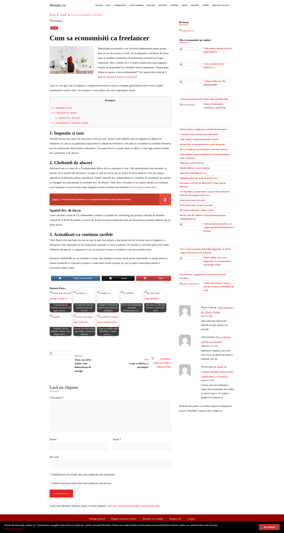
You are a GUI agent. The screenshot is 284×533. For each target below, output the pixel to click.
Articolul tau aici (220, 5)
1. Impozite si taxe (61, 107)
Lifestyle (162, 5)
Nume (54, 439)
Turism (205, 5)
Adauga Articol (97, 518)
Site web (54, 456)
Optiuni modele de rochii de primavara (198, 178)
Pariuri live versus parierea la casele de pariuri (202, 144)
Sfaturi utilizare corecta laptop (194, 168)
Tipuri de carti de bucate (192, 163)
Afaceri (98, 5)
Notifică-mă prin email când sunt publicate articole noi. (82, 483)
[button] (24, 529)
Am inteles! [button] (269, 527)
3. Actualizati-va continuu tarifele (69, 122)
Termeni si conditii (13, 529)
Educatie (151, 5)
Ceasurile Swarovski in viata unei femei (199, 134)
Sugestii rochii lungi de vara (193, 173)
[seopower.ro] (186, 30)
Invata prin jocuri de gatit (192, 200)
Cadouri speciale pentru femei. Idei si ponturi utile (204, 99)
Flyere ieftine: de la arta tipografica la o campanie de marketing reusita (217, 261)
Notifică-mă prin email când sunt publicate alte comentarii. (84, 474)
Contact (191, 518)
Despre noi (175, 518)
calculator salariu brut (144, 187)
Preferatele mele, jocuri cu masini (196, 205)
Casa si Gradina (136, 5)
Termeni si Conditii (152, 518)
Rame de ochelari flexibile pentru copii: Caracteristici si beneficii (217, 371)
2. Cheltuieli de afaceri (64, 112)
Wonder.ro (58, 5)
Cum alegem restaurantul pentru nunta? (199, 139)
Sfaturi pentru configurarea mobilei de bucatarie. (203, 129)
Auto (108, 5)
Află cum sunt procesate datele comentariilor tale (133, 505)
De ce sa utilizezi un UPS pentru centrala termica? (204, 149)
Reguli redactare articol (123, 518)
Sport (184, 5)
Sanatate (195, 5)
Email (117, 439)
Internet (174, 5)
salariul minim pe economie (121, 76)
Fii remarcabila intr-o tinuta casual (197, 210)
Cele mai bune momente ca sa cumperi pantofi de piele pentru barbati (219, 227)
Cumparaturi (120, 5)
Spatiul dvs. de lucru (67, 117)
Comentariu (57, 397)
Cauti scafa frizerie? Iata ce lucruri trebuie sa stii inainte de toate (219, 286)
